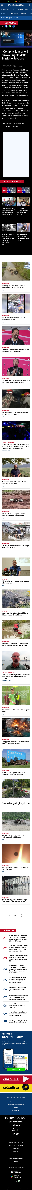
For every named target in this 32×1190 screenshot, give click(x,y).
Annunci (16, 1107)
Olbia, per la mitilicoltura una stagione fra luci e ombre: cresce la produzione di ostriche (16, 676)
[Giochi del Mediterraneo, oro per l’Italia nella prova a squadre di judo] (16, 335)
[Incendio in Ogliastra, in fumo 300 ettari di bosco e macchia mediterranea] (16, 598)
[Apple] (16, 1172)
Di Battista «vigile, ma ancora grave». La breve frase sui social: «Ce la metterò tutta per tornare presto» (18, 948)
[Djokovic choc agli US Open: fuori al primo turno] (16, 695)
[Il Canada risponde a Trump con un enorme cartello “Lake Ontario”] (16, 758)
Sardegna (20, 9)
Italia (26, 9)
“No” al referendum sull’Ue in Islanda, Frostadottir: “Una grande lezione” (14, 900)
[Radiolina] (16, 1087)
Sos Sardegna (15, 13)
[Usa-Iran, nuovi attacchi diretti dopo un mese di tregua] (16, 853)
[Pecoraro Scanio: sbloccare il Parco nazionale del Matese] (16, 467)
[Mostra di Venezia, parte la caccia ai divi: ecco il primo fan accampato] (9, 201)
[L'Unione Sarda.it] (16, 5)
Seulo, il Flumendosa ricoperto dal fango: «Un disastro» (17, 1005)
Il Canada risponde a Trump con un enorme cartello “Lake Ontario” (13, 773)
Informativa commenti (16, 1158)
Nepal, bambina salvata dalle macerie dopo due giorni (23, 237)
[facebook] (5, 1)
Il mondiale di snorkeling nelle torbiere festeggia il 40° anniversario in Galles (15, 644)
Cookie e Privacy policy (16, 1142)
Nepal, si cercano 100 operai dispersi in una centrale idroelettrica (15, 413)
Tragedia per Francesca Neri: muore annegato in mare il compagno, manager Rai (18, 997)
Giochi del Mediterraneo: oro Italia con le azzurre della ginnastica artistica (16, 381)
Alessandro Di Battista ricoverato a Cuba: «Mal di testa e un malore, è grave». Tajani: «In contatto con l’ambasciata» (18, 969)
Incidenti (23, 13)
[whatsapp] (8, 1)
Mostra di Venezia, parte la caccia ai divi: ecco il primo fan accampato (8, 211)
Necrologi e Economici (16, 1145)
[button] (3, 26)
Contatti (16, 1151)
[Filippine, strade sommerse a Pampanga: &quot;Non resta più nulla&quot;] (16, 531)
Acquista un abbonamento (16, 1101)
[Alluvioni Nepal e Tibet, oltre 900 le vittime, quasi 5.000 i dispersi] (16, 821)
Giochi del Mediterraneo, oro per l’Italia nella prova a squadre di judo (15, 350)
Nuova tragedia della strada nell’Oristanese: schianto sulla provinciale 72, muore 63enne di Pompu (18, 938)
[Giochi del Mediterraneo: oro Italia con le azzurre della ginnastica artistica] (16, 366)
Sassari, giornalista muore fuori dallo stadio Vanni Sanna (17, 989)
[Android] (16, 1177)
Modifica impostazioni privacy (16, 1155)
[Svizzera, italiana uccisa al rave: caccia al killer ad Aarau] (16, 567)
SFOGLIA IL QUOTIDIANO (9, 18)
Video (13, 9)
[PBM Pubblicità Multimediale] (16, 1134)
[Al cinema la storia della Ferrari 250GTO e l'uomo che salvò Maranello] (9, 227)
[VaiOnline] (16, 1130)
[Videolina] (16, 1079)
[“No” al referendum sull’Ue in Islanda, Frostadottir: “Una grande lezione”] (16, 885)
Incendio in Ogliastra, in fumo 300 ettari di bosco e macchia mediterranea (15, 614)
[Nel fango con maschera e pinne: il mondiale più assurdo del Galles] (16, 271)
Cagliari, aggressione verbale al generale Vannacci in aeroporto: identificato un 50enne (18, 958)
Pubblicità (16, 1148)
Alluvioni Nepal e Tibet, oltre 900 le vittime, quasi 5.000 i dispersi (14, 836)
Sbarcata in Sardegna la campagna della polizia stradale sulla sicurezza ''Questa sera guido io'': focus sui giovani (15, 446)
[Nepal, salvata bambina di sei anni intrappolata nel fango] (16, 303)
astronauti (15, 126)
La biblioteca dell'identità (16, 1104)
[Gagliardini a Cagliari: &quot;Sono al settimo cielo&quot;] (24, 201)
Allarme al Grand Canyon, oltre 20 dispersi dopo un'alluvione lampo (13, 515)
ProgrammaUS (5, 9)
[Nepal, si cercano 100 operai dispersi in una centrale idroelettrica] (16, 398)
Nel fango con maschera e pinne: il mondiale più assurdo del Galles (13, 287)
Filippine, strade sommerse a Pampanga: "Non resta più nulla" (15, 546)
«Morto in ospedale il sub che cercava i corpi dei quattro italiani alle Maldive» (18, 1013)
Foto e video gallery (13, 181)
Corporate (16, 1161)
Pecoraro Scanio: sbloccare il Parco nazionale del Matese (14, 483)
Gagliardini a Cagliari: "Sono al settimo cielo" (22, 210)
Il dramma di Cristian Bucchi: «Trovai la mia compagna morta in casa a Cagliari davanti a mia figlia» (18, 980)
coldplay (8, 123)
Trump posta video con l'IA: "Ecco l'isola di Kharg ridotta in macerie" (15, 742)
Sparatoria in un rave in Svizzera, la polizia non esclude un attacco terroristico (16, 804)
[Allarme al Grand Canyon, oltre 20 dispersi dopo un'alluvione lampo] (16, 499)
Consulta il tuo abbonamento (16, 1097)
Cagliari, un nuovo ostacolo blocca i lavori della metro (18, 1021)
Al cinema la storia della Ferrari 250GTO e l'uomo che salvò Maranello (8, 238)
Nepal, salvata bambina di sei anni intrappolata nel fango (13, 319)
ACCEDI (28, 1)
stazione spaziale (19, 123)
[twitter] (3, 1)
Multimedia (9, 22)
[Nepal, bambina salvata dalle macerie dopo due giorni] (24, 227)
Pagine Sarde (16, 1110)
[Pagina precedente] (22, 915)
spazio (8, 126)
